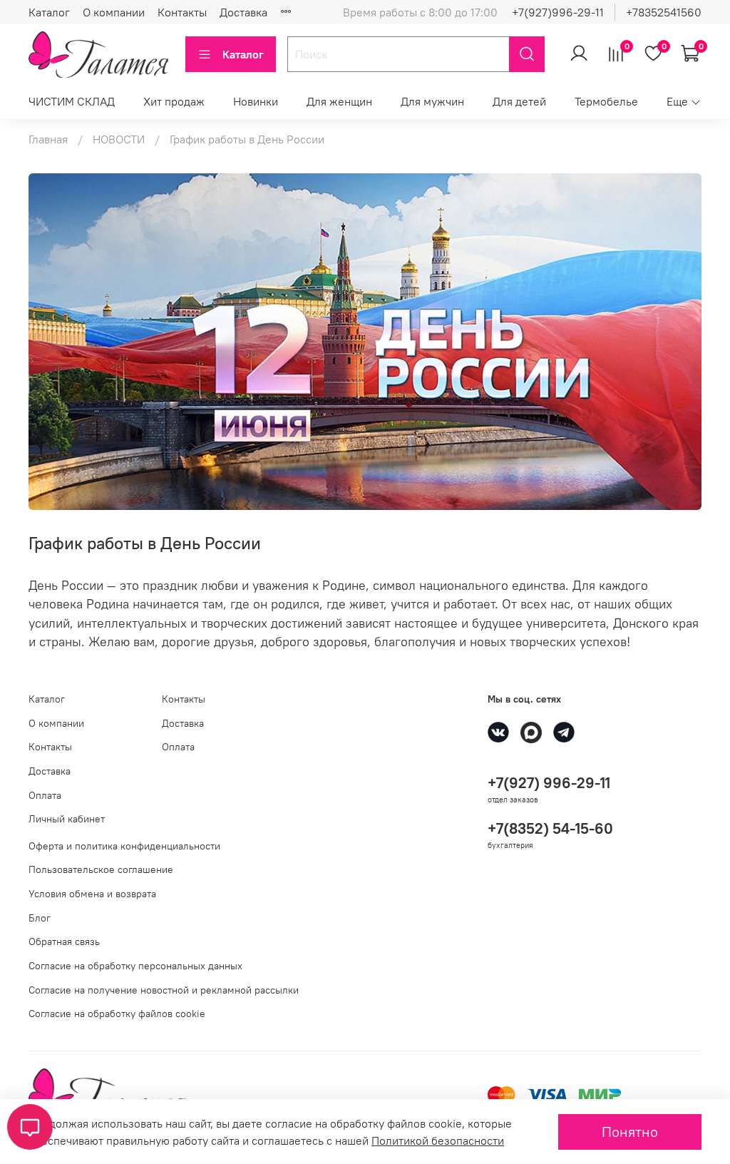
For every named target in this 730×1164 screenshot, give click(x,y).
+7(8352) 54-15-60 (550, 828)
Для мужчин (432, 101)
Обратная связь (64, 941)
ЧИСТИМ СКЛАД (72, 101)
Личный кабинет (67, 818)
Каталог (49, 12)
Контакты (182, 12)
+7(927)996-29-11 (558, 12)
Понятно (630, 1131)
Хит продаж (174, 101)
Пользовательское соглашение (101, 869)
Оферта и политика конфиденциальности (124, 845)
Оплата (45, 795)
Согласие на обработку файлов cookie (117, 1013)
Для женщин (339, 101)
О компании (114, 12)
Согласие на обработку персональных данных (135, 965)
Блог (40, 918)
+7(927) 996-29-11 (549, 782)
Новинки (255, 101)
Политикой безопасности (437, 1140)
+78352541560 (663, 12)
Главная (48, 139)
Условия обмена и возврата (92, 893)
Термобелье (606, 101)
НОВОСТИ (119, 139)
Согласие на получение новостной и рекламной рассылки (164, 990)
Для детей (519, 101)
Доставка (243, 12)
